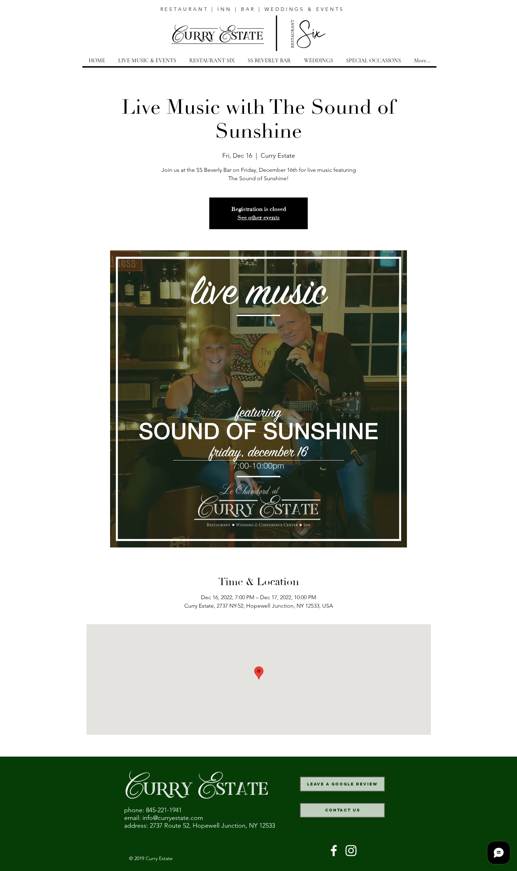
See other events (258, 217)
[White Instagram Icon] (351, 850)
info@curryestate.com (172, 818)
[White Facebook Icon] (333, 850)
